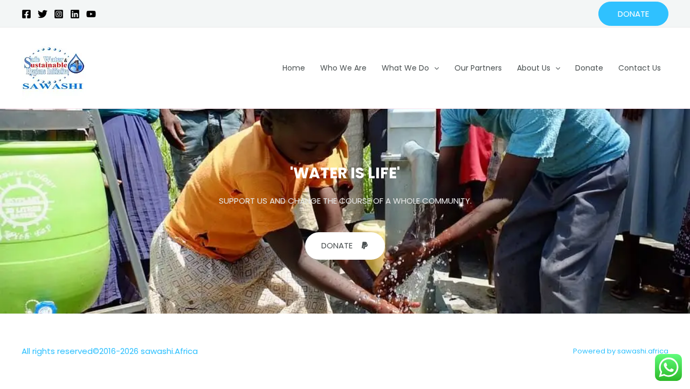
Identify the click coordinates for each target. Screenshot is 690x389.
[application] (434, 67)
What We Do (405, 67)
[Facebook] (26, 14)
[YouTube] (91, 14)
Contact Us (639, 67)
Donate (589, 67)
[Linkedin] (75, 14)
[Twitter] (42, 14)
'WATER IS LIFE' (345, 173)
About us (533, 67)
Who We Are (343, 67)
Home (293, 67)
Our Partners (478, 67)
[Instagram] (59, 14)
